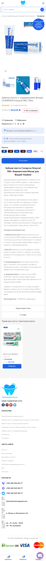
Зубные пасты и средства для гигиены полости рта (20, 420)
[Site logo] (23, 3)
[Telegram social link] (23, 123)
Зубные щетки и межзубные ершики (14, 431)
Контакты (5, 471)
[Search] (42, 9)
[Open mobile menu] (3, 3)
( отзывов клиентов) (19, 105)
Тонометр (5, 438)
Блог (3, 468)
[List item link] (23, 483)
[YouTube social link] (11, 404)
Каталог (4, 450)
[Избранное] (18, 329)
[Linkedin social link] (21, 123)
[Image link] (10, 390)
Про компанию (7, 453)
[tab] (23, 161)
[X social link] (15, 123)
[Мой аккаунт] (43, 3)
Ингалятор (5, 434)
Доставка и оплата (9, 457)
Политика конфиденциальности (13, 464)
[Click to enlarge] (5, 71)
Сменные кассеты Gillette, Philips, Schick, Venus (19, 427)
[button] (12, 366)
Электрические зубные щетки (12, 416)
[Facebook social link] (13, 123)
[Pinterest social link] (18, 123)
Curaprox (40, 16)
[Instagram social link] (7, 404)
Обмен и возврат (8, 461)
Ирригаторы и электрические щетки (15, 423)
